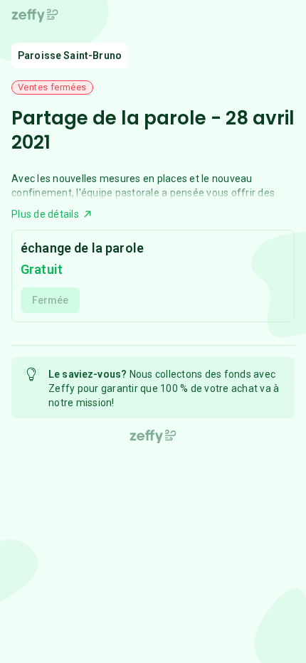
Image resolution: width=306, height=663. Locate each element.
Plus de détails (45, 214)
